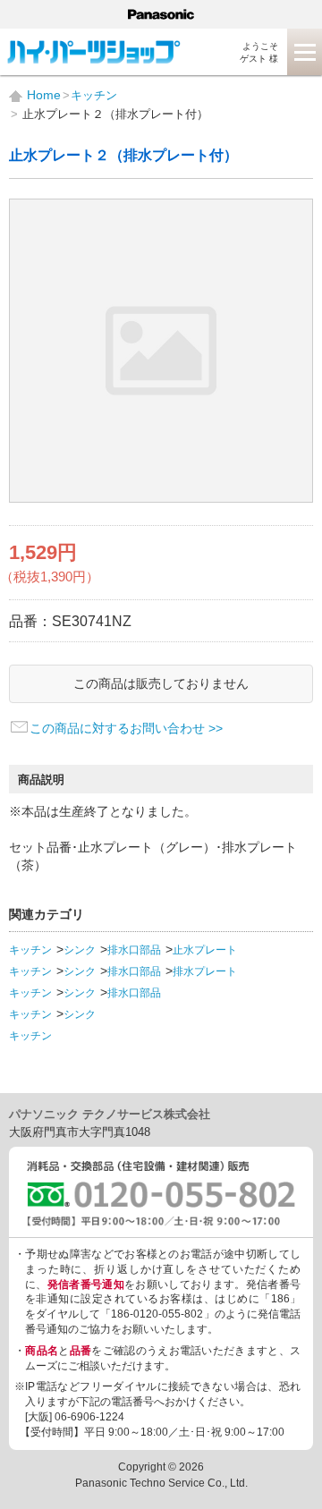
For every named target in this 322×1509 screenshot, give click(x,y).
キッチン (30, 950)
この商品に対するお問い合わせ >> (126, 728)
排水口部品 (134, 950)
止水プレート (205, 950)
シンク (80, 950)
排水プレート (205, 971)
